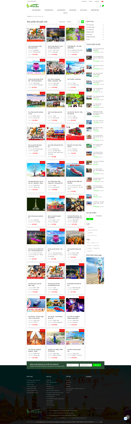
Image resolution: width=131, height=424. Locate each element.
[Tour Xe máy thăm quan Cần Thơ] (56, 100)
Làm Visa (48, 384)
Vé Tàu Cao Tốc (50, 388)
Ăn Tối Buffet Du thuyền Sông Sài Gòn (55, 398)
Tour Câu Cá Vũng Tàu (98, 120)
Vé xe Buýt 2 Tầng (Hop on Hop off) (54, 392)
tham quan (89, 245)
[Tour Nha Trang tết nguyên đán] (75, 337)
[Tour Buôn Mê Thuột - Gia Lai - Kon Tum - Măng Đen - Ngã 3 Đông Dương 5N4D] (36, 169)
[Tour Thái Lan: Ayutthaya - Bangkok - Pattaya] (36, 337)
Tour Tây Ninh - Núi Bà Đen (74, 79)
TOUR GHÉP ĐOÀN (93, 44)
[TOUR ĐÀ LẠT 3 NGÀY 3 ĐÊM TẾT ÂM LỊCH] (56, 337)
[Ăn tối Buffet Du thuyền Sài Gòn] (75, 272)
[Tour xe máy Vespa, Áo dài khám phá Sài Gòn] (36, 34)
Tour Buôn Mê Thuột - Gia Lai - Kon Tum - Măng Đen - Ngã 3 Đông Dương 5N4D (36, 183)
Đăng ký (90, 1)
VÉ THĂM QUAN (50, 396)
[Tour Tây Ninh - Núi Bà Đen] (75, 67)
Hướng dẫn (97, 1)
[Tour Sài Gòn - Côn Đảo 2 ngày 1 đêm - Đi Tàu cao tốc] (36, 305)
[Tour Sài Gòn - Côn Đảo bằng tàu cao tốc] (56, 305)
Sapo (101, 421)
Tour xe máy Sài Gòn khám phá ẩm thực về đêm (98, 137)
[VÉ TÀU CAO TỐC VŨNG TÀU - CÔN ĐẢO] (75, 169)
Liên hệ (68, 392)
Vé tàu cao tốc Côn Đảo (92, 230)
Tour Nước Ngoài (49, 10)
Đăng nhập (84, 1)
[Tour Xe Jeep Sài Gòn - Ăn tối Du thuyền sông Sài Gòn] (56, 34)
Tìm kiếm (68, 380)
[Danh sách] (79, 21)
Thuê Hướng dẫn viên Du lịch (33, 380)
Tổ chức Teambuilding (32, 390)
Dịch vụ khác (83, 10)
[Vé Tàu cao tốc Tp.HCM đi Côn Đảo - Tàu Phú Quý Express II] (36, 237)
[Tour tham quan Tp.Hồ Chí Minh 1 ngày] (36, 272)
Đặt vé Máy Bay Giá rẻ (51, 382)
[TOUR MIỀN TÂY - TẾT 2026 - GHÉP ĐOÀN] (75, 34)
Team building (49, 400)
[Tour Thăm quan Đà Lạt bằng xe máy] (36, 100)
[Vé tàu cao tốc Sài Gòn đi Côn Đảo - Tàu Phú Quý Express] (36, 67)
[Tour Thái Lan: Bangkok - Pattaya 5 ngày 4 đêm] (75, 305)
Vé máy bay (89, 248)
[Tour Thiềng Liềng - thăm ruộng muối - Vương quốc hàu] (56, 169)
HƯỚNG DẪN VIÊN (95, 10)
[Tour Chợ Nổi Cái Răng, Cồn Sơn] (75, 237)
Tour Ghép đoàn (61, 10)
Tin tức (65, 13)
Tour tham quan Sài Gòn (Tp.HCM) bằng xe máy (98, 187)
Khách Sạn (48, 380)
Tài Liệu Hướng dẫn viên (32, 392)
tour (97, 242)
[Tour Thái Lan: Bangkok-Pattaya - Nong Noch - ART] (56, 67)
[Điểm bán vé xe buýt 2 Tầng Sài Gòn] (75, 133)
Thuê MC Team (30, 384)
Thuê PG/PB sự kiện (31, 388)
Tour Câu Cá (49, 402)
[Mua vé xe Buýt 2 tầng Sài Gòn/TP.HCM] (56, 204)
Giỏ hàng (68, 386)
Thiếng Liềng (90, 227)
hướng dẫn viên (97, 248)
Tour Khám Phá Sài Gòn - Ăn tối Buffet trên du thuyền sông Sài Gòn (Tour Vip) (74, 217)
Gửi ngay (97, 365)
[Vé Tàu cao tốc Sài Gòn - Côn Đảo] (56, 237)
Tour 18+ (95, 195)
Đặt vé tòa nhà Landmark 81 (53, 390)
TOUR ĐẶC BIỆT (72, 10)
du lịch (88, 242)
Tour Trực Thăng (50, 405)
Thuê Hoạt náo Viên (31, 386)
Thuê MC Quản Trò (31, 382)
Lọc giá (89, 219)
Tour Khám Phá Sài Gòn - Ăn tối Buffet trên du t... (98, 170)
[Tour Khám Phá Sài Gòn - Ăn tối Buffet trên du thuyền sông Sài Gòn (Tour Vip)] (75, 204)
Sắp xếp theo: (62, 21)
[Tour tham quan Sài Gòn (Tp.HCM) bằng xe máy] (56, 272)
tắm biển (93, 242)
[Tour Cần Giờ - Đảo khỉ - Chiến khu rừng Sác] (75, 100)
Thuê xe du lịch (49, 386)
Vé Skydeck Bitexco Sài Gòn (53, 394)
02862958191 (33, 1)
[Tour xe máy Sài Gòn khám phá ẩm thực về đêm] (36, 133)
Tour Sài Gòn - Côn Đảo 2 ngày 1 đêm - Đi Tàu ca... (98, 203)
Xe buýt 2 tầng (96, 245)
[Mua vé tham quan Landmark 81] (36, 204)
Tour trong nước (36, 10)
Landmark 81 (89, 251)
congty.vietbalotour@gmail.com (79, 418)
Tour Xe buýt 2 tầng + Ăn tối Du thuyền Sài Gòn (98, 154)
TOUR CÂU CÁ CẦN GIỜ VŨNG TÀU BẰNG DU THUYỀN (98, 113)
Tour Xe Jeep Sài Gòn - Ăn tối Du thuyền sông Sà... (98, 58)
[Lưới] (82, 21)
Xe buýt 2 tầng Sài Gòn (92, 235)
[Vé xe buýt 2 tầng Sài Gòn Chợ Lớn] (56, 133)
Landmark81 (90, 232)
